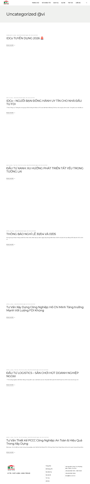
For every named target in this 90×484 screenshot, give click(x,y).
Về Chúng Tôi (49, 469)
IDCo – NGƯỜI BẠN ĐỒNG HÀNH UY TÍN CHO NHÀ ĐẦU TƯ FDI (44, 102)
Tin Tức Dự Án (22, 165)
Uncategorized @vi (22, 35)
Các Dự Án (48, 475)
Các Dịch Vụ (49, 472)
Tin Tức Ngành (23, 437)
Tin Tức (15, 165)
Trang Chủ (48, 466)
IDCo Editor (34, 35)
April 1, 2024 (9, 437)
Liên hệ (47, 481)
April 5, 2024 (9, 304)
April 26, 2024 (10, 231)
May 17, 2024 (9, 97)
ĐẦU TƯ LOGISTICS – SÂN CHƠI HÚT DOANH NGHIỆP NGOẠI (42, 374)
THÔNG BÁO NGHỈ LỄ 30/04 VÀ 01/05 (31, 234)
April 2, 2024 (9, 370)
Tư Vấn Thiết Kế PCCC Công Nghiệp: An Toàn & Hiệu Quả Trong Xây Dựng (44, 442)
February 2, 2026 (11, 35)
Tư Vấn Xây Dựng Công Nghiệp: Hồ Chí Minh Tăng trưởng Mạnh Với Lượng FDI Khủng (45, 308)
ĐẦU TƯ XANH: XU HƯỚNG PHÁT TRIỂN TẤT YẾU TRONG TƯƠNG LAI (44, 169)
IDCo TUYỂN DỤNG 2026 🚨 (25, 38)
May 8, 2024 (9, 165)
